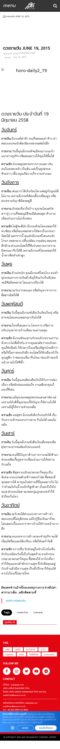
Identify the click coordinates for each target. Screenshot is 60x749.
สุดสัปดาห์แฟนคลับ (16, 601)
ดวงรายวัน (38, 612)
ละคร (21, 654)
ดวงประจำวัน (22, 612)
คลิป (8, 649)
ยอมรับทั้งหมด (46, 728)
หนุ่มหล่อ (10, 654)
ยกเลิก (25, 728)
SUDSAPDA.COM (27, 53)
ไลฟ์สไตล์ (34, 654)
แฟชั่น (17, 649)
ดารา (43, 649)
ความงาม (30, 649)
